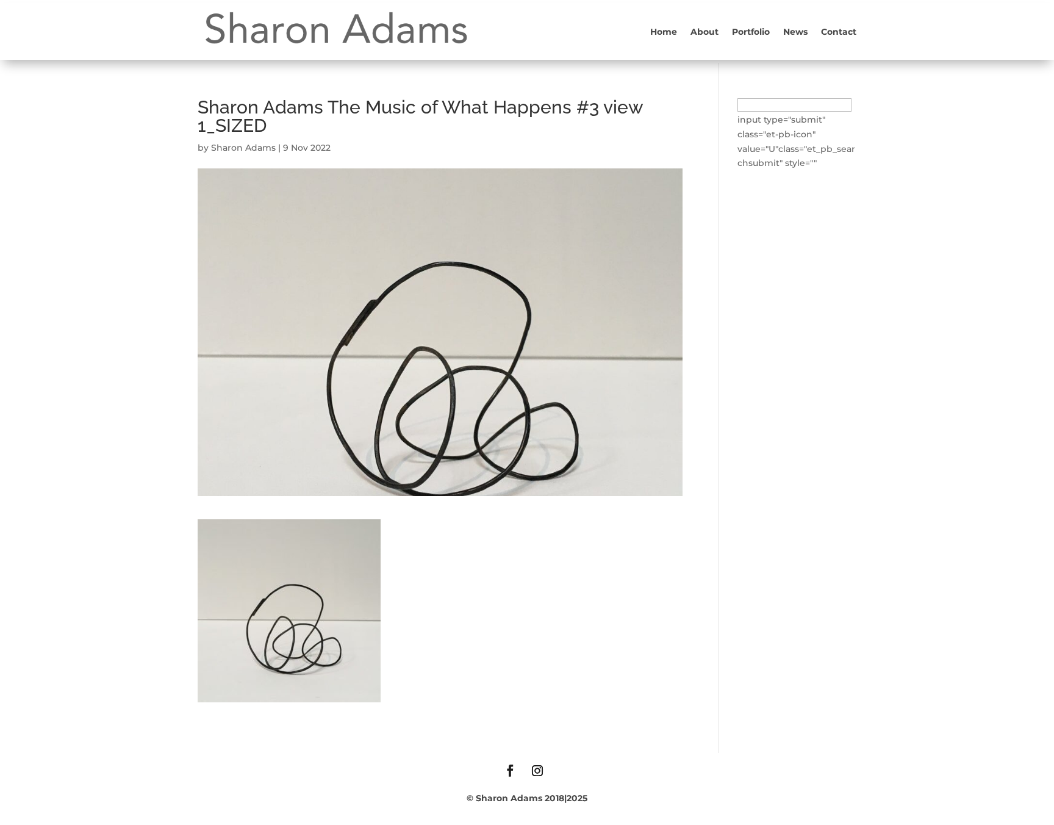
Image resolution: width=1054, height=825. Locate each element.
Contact (838, 31)
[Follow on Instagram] (537, 771)
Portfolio (751, 31)
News (795, 31)
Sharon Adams (243, 147)
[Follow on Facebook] (510, 770)
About (704, 31)
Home (663, 31)
